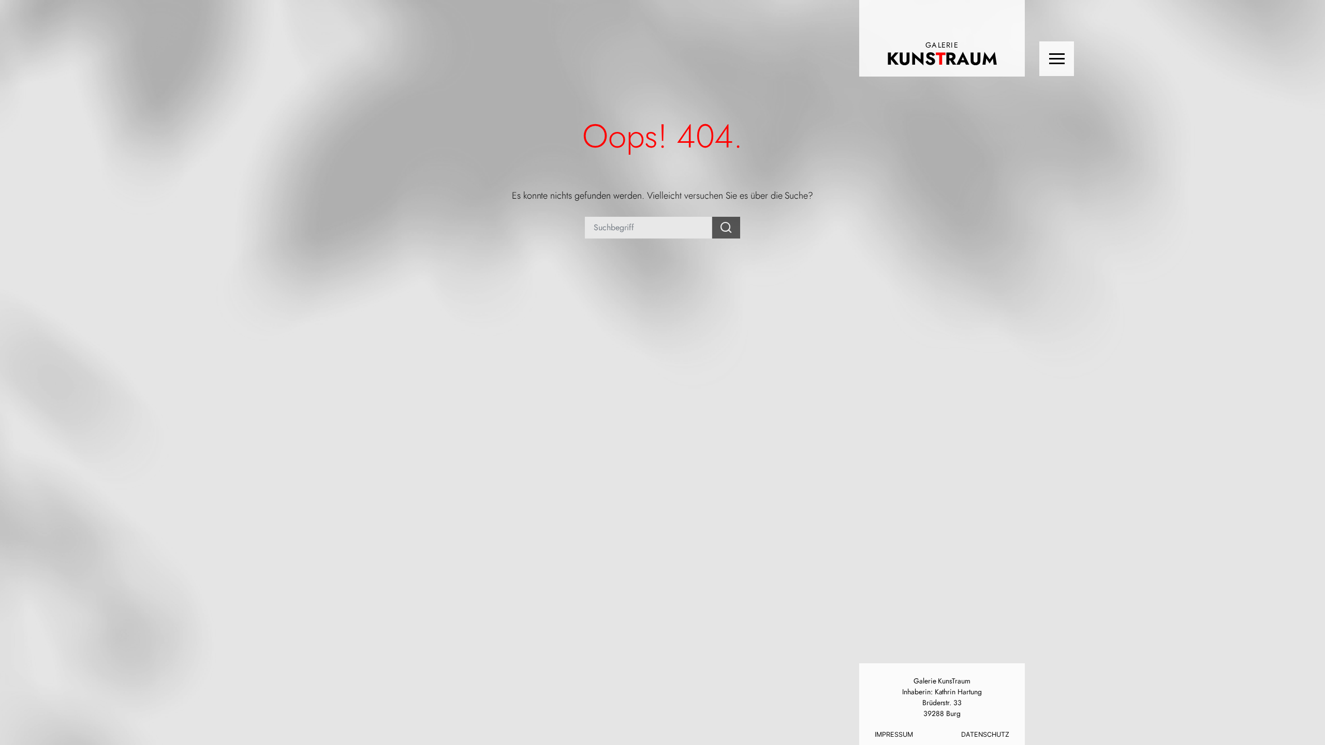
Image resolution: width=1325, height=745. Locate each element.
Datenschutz (985, 734)
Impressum (894, 734)
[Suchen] (726, 228)
